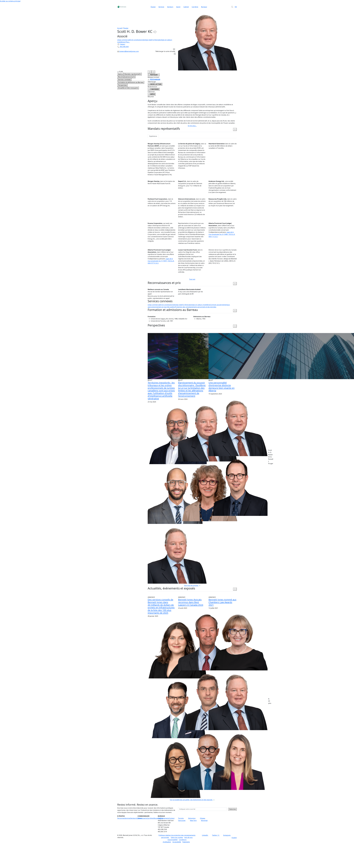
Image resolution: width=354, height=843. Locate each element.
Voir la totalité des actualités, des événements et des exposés (191, 800)
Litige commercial (123, 40)
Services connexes (124, 80)
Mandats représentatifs (132, 74)
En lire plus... (192, 126)
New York (193, 820)
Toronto (181, 818)
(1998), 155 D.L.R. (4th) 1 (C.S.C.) (222, 234)
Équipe (153, 7)
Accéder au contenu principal (10, 1)
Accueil (119, 28)
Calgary (122, 44)
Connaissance (142, 818)
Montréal (204, 820)
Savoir (178, 7)
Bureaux (204, 7)
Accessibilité (176, 842)
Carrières (195, 7)
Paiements (186, 842)
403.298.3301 (124, 47)
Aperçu (120, 74)
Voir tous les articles (191, 585)
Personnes (121, 818)
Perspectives (122, 85)
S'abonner (232, 809)
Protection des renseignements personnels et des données (195, 307)
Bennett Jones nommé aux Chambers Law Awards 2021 (222, 602)
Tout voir (192, 279)
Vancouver (182, 820)
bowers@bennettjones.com (129, 51)
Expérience (153, 136)
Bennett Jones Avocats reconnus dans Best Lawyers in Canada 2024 (190, 602)
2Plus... (127, 42)
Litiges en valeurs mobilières (200, 305)
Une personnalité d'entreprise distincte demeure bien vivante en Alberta (222, 386)
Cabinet (186, 7)
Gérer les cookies (177, 837)
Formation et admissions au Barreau (130, 82)
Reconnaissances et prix (126, 77)
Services (161, 7)
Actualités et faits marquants (128, 88)
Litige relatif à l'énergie (152, 40)
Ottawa (202, 818)
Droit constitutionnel (137, 40)
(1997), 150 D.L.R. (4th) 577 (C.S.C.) (161, 261)
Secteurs (170, 7)
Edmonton (192, 818)
